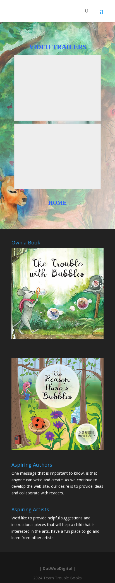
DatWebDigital (57, 568)
